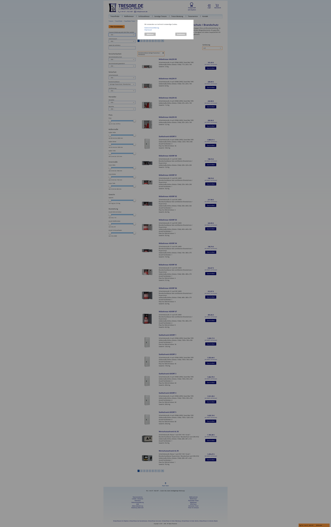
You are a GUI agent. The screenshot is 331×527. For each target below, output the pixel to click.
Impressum (148, 30)
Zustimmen (181, 34)
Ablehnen (150, 34)
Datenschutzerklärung (151, 28)
